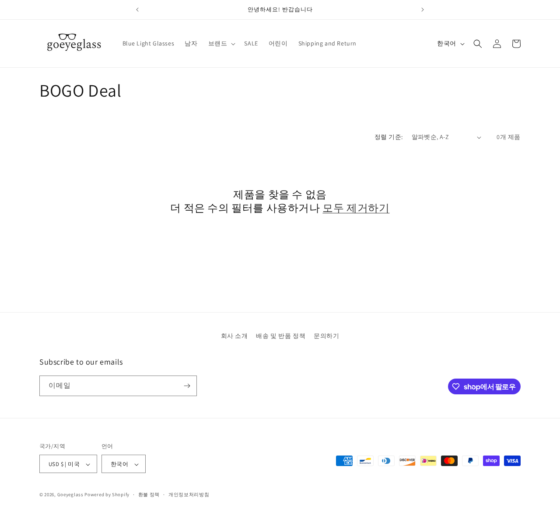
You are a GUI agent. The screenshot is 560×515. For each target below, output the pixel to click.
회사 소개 (234, 336)
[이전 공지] (137, 9)
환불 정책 (149, 494)
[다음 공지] (422, 9)
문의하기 (326, 336)
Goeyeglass (70, 495)
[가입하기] (186, 386)
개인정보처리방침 (189, 494)
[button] (221, 43)
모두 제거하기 (355, 208)
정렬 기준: (388, 137)
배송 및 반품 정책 (280, 336)
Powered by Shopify (107, 495)
